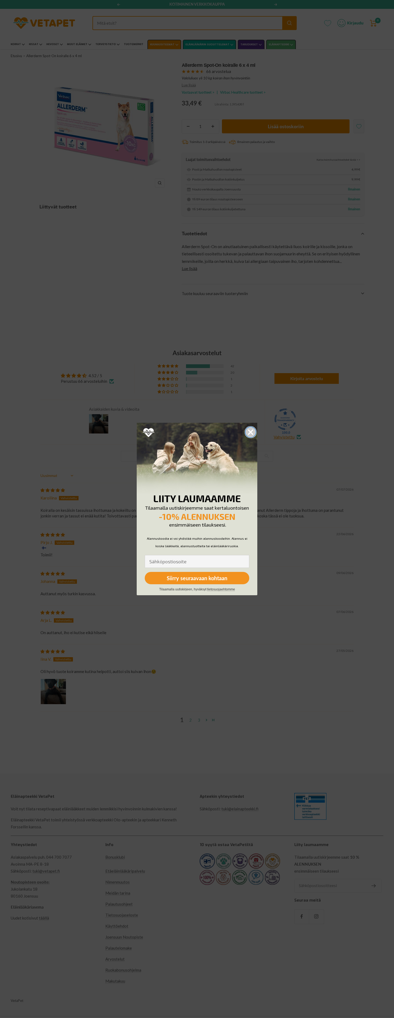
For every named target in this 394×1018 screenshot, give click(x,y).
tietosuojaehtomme (221, 589)
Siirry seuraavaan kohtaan (197, 578)
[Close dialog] (250, 432)
